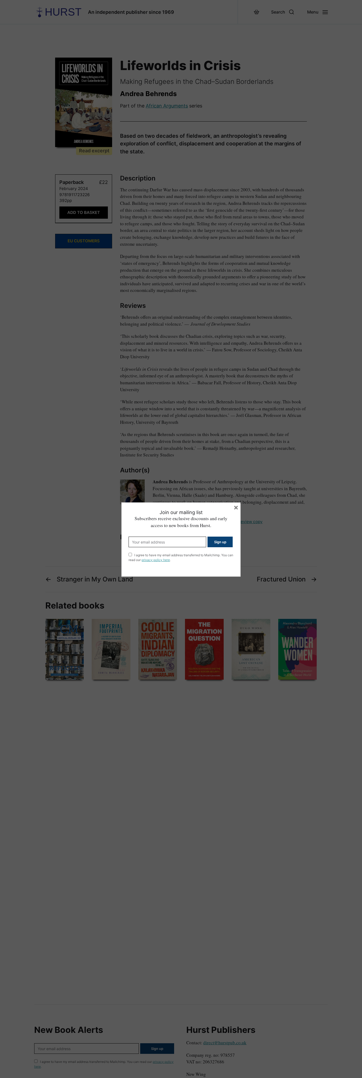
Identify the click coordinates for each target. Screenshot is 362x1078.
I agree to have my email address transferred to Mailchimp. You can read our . (181, 557)
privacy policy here (156, 560)
